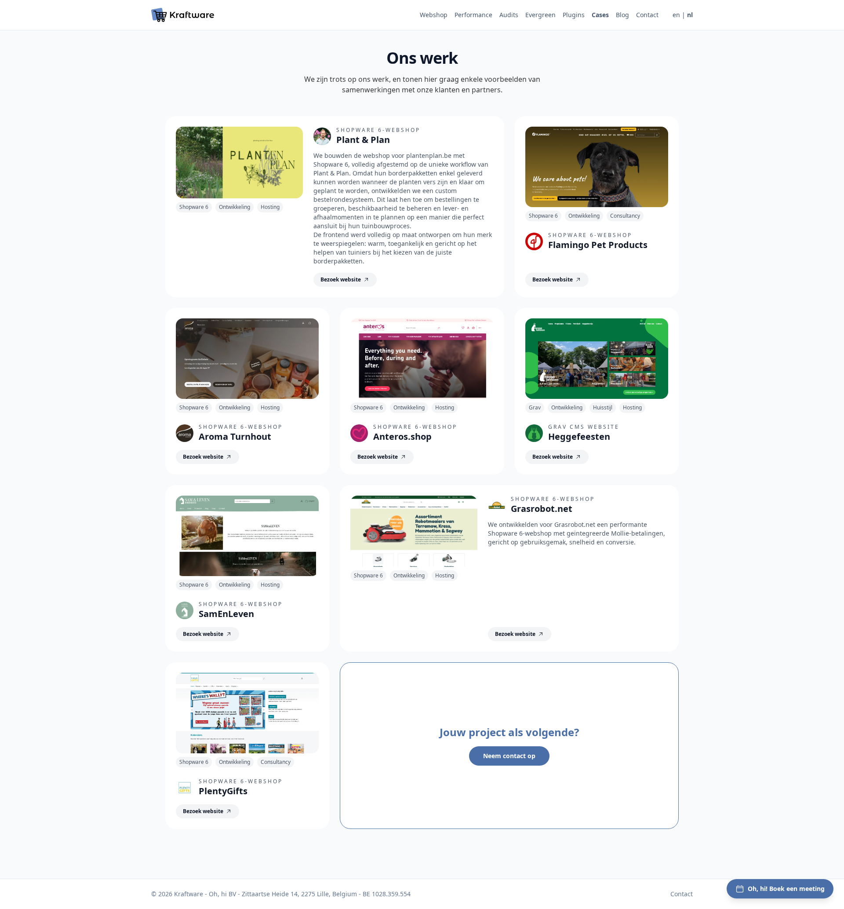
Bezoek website (340, 279)
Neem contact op (509, 756)
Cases (600, 15)
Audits (508, 15)
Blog (622, 15)
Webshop (433, 15)
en (677, 15)
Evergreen (540, 15)
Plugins (574, 15)
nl (690, 15)
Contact (647, 15)
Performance (473, 15)
